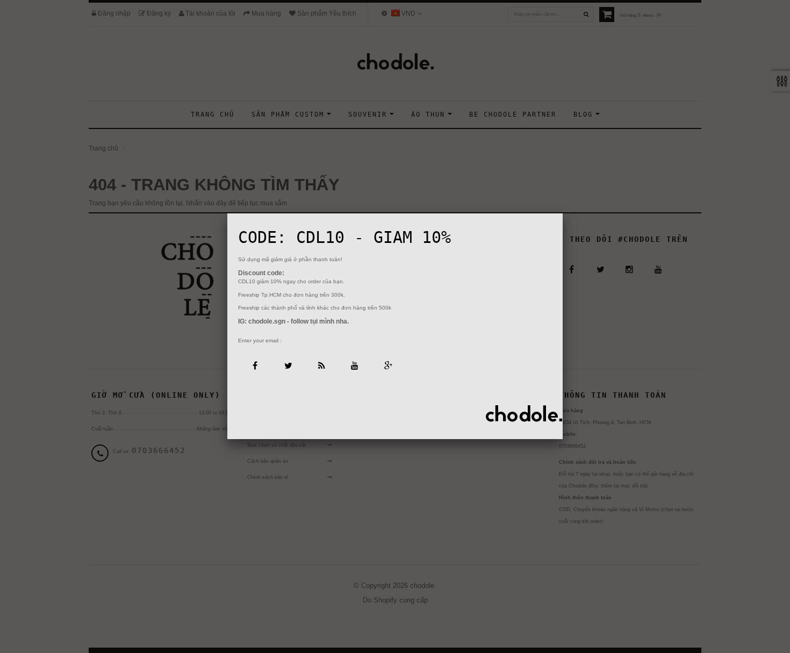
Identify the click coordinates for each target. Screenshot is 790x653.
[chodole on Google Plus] (388, 364)
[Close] (562, 213)
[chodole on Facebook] (254, 364)
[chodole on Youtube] (354, 364)
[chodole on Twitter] (288, 364)
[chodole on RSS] (321, 364)
